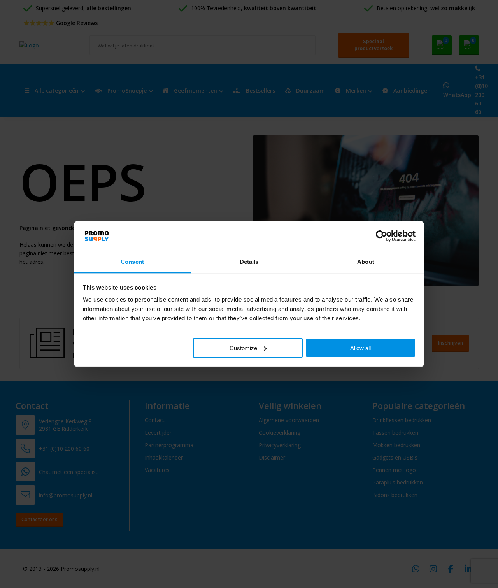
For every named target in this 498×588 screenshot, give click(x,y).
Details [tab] (249, 261)
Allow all (360, 347)
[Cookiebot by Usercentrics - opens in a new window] (381, 236)
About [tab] (365, 261)
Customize (243, 347)
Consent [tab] (132, 261)
